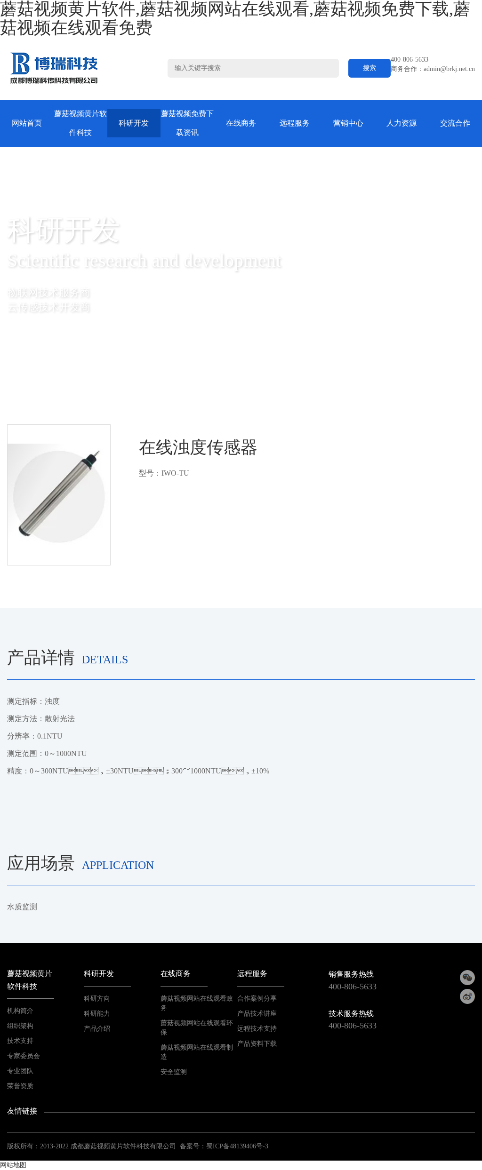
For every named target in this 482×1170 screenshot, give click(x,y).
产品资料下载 (257, 1043)
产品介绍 (97, 1028)
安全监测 (174, 1071)
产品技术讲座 (257, 1013)
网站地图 (13, 1165)
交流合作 (455, 123)
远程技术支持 (257, 1028)
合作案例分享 (257, 998)
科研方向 (97, 998)
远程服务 (295, 123)
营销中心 (348, 123)
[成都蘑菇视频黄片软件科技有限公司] (54, 68)
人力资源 (401, 123)
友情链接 (22, 1111)
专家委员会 (23, 1055)
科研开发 (134, 123)
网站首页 (27, 123)
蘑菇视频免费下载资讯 (187, 123)
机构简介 (20, 1010)
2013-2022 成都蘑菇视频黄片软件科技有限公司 (108, 1146)
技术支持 (20, 1040)
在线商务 (241, 123)
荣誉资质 (20, 1086)
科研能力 (97, 1013)
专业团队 (20, 1070)
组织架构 (20, 1025)
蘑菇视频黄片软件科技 (80, 123)
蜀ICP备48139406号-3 (237, 1146)
